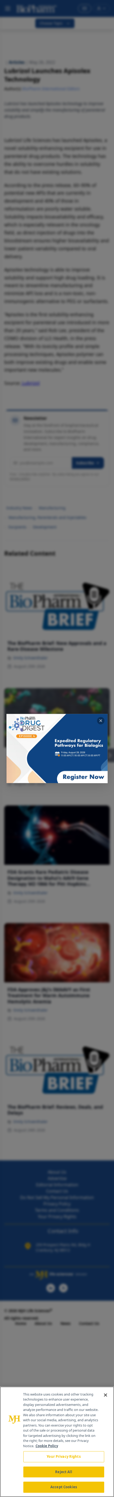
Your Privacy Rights (63, 1456)
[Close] (105, 1395)
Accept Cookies (63, 1487)
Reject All (63, 1471)
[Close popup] (100, 720)
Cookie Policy (47, 1445)
